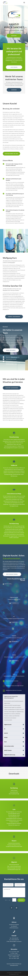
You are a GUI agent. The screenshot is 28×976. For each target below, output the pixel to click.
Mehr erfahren (10, 350)
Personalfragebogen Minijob (14, 813)
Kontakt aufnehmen (11, 387)
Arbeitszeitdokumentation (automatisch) (14, 820)
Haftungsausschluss (14, 965)
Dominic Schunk (17, 972)
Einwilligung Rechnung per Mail (14, 869)
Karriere (14, 89)
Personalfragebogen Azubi (14, 816)
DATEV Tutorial (14, 790)
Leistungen (14, 67)
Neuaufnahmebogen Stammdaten (14, 867)
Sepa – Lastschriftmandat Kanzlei (14, 866)
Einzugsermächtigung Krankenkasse (14, 823)
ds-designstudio (12, 974)
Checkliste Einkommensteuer (14, 843)
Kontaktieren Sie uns (11, 153)
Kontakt (14, 35)
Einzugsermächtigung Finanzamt (14, 844)
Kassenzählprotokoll (14, 792)
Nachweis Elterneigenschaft (14, 825)
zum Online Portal (12, 574)
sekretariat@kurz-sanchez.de (15, 941)
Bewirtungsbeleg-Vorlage (14, 793)
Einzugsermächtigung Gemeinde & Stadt (14, 846)
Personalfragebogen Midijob (14, 815)
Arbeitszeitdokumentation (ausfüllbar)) (14, 818)
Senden (21, 900)
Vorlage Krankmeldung (14, 821)
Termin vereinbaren (14, 316)
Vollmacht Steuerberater (14, 864)
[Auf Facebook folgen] (12, 908)
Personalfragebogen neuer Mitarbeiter (14, 811)
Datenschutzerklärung (16, 963)
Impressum (9, 963)
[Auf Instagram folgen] (16, 908)
